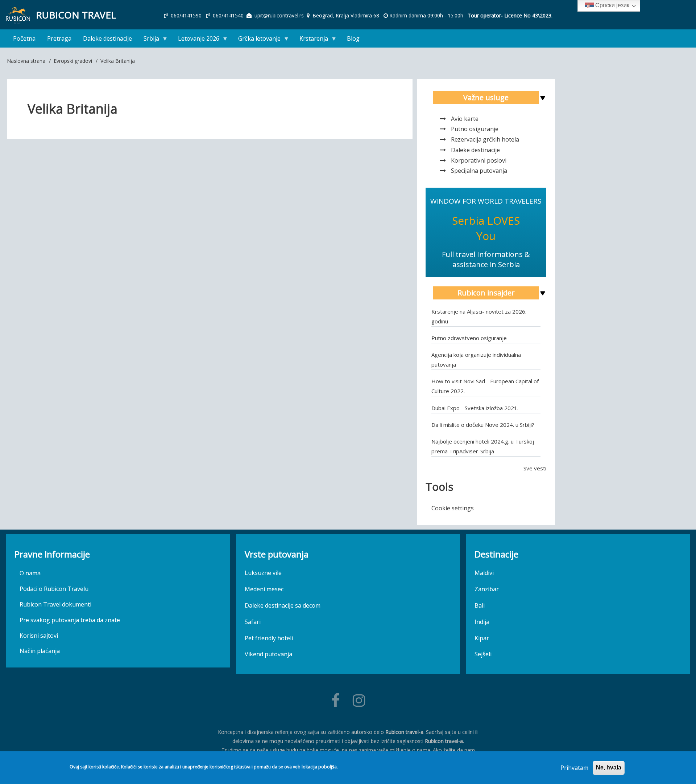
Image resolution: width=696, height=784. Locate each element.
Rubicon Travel (76, 14)
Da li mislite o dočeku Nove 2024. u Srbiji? (482, 424)
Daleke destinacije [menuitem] (107, 38)
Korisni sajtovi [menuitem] (39, 636)
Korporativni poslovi (478, 160)
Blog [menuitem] (353, 38)
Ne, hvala (608, 767)
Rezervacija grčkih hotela (485, 139)
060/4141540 (229, 15)
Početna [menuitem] (24, 38)
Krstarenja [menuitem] (311, 40)
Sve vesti (534, 468)
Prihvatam (574, 768)
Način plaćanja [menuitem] (40, 651)
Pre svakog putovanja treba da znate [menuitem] (70, 620)
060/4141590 (187, 15)
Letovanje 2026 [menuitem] (195, 40)
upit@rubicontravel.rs (279, 15)
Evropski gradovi (73, 60)
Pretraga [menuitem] (59, 38)
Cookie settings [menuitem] (452, 508)
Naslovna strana (26, 60)
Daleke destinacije (475, 150)
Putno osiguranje (474, 129)
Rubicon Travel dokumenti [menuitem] (55, 604)
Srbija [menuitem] (148, 40)
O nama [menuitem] (30, 573)
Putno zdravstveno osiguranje (469, 338)
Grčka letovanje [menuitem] (256, 40)
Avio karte (464, 119)
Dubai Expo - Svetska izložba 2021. (474, 408)
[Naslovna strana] (18, 15)
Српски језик (611, 5)
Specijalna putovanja (479, 171)
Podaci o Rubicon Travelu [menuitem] (54, 589)
